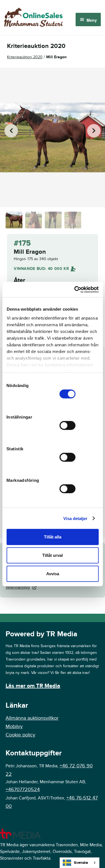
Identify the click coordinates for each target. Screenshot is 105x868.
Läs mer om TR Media (33, 686)
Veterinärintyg (18, 587)
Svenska (81, 862)
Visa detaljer (75, 518)
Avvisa (52, 573)
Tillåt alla (52, 537)
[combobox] (79, 862)
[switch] (68, 425)
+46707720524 (23, 789)
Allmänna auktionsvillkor (32, 718)
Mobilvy (14, 726)
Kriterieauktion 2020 (25, 57)
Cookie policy (20, 735)
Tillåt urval (52, 555)
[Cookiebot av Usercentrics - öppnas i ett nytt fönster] (75, 289)
